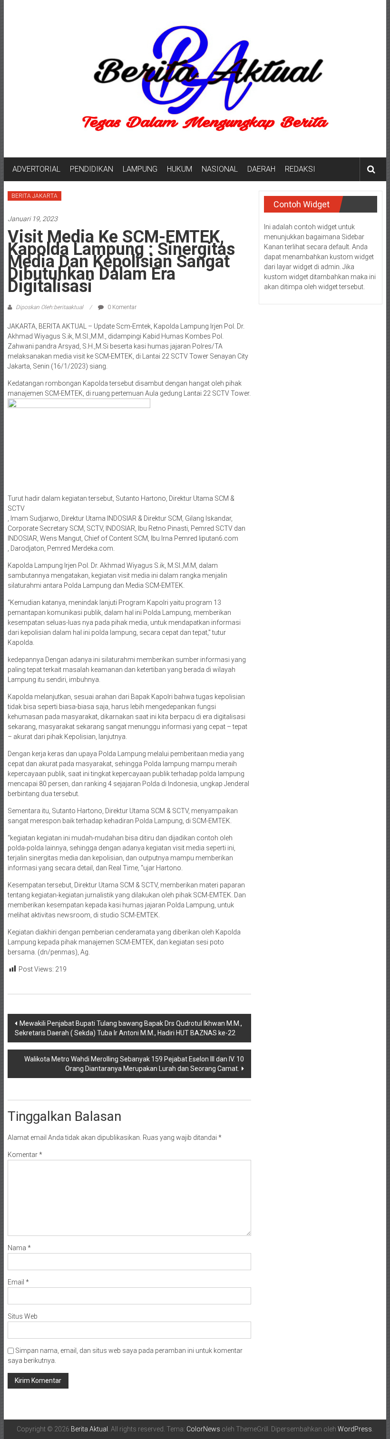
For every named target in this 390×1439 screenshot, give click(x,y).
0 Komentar (121, 307)
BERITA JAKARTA (34, 196)
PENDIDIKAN (91, 169)
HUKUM (179, 169)
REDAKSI (300, 169)
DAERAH (261, 169)
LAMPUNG (140, 169)
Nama (19, 1248)
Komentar (25, 1154)
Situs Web (23, 1316)
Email (18, 1282)
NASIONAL (220, 169)
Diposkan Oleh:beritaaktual (49, 307)
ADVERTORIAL (36, 169)
